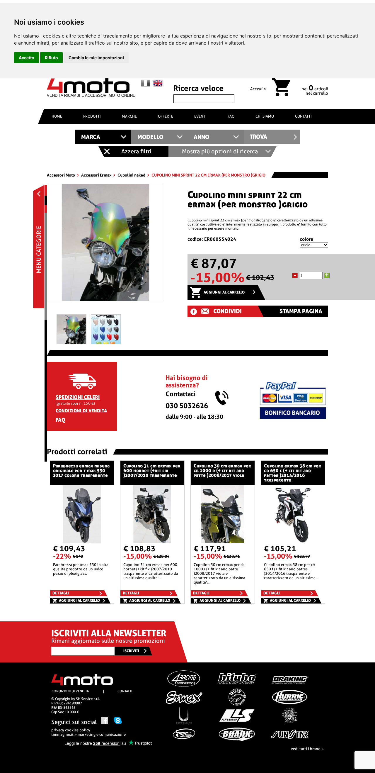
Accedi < (258, 88)
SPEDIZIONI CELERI (78, 397)
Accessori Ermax (96, 175)
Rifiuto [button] (51, 57)
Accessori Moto (61, 175)
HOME (57, 116)
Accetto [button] (26, 57)
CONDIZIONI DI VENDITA (81, 410)
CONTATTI (303, 116)
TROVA (258, 136)
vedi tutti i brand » (307, 749)
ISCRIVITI (131, 651)
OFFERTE (165, 116)
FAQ (231, 116)
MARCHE (129, 116)
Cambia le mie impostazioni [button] (96, 57)
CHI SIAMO (264, 116)
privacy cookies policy (70, 730)
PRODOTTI (92, 116)
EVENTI (200, 116)
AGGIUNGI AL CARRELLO (224, 292)
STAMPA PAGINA (300, 311)
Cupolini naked (131, 175)
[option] (105, 245)
